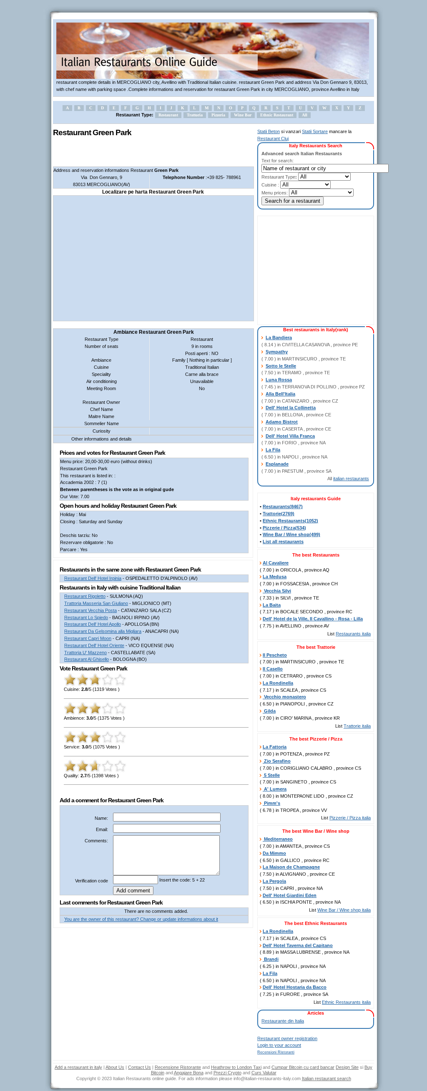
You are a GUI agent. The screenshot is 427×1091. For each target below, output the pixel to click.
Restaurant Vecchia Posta (90, 610)
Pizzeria (218, 115)
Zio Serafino (277, 760)
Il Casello (273, 668)
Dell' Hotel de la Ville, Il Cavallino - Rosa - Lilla (313, 618)
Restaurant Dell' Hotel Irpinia (92, 578)
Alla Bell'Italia (280, 393)
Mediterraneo (278, 839)
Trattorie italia (357, 725)
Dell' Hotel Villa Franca (290, 435)
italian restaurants (351, 478)
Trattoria (195, 115)
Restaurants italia (353, 633)
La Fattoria (274, 746)
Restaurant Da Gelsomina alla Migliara (102, 631)
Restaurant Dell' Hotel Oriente (94, 645)
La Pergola (274, 881)
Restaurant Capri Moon (87, 638)
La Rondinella (278, 682)
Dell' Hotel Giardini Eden (289, 895)
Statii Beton (268, 131)
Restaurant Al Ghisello (86, 659)
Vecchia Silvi (277, 590)
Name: (101, 818)
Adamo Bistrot (282, 421)
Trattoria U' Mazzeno (85, 652)
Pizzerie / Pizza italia (350, 817)
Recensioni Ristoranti (275, 1052)
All (304, 115)
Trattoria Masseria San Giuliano (96, 603)
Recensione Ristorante (178, 1067)
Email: (102, 829)
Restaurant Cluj (273, 138)
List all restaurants (283, 541)
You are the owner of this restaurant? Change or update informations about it (141, 919)
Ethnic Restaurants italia (346, 1002)
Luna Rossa (279, 379)
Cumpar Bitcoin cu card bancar (302, 1067)
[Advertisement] (150, 151)
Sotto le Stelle (281, 365)
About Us (114, 1067)
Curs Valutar (263, 1072)
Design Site (347, 1067)
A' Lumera (274, 788)
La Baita (272, 604)
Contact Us (139, 1067)
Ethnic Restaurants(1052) (290, 520)
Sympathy (277, 351)
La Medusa (274, 576)
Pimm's (271, 803)
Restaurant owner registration (287, 1038)
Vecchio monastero (284, 696)
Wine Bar (242, 115)
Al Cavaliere (276, 562)
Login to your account (279, 1045)
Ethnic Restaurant (276, 115)
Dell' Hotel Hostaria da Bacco (295, 987)
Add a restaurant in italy (78, 1067)
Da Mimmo (274, 853)
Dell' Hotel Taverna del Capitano (298, 945)
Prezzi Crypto (227, 1072)
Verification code (91, 880)
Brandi (271, 959)
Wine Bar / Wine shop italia (344, 909)
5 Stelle (271, 775)
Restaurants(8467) (283, 506)
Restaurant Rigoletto (84, 596)
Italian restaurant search (326, 1078)
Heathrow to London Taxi (236, 1067)
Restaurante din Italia (282, 1020)
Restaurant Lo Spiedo (86, 617)
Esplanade (277, 463)
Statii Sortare (315, 131)
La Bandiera (279, 337)
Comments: (96, 840)
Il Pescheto (275, 655)
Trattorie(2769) (278, 513)
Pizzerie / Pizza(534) (284, 527)
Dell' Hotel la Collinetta (291, 407)
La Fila (273, 449)
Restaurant (168, 115)
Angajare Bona (188, 1072)
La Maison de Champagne (291, 866)
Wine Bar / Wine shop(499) (291, 534)
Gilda (269, 710)
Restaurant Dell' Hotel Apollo (92, 624)
